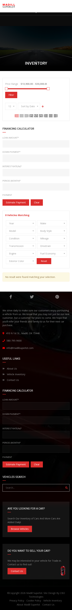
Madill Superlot (34, 593)
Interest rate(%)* (12, 166)
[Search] (66, 487)
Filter (11, 94)
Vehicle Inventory (15, 374)
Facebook (11, 297)
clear (37, 202)
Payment (7, 194)
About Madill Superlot (28, 604)
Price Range (11, 83)
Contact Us (12, 380)
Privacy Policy (16, 600)
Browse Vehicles (20, 528)
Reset (44, 261)
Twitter (32, 297)
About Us (11, 368)
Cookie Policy (33, 600)
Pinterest (57, 297)
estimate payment (16, 202)
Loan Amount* (11, 137)
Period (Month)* (12, 180)
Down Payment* (11, 151)
